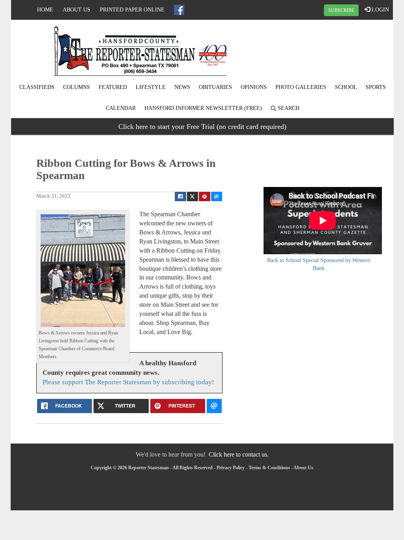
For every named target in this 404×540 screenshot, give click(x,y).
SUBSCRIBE (341, 10)
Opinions (254, 87)
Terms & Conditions (269, 467)
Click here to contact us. (239, 454)
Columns (76, 87)
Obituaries (215, 87)
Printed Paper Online (132, 10)
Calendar (121, 108)
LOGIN (379, 10)
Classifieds (36, 87)
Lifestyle (151, 87)
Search (287, 108)
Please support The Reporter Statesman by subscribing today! (128, 382)
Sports (376, 87)
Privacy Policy (231, 467)
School (346, 87)
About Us (76, 10)
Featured (113, 87)
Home (45, 10)
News (182, 87)
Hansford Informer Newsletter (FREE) (203, 108)
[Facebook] (179, 10)
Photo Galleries (300, 87)
